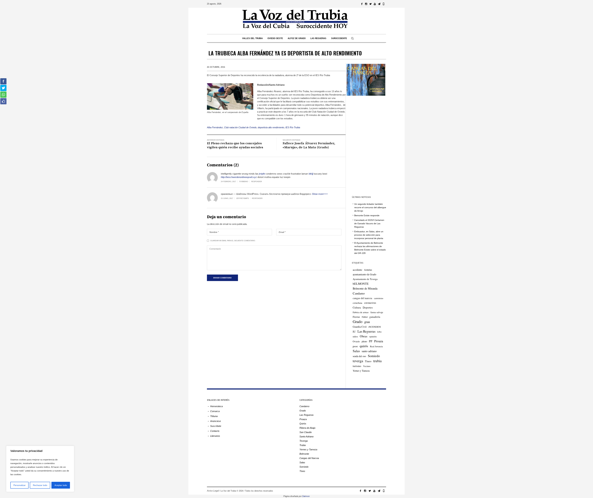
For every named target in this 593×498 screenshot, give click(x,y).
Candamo (359, 293)
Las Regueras (366, 331)
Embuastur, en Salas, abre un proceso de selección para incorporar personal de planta (368, 235)
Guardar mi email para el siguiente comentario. (233, 241)
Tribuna (214, 416)
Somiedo (374, 356)
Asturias (368, 269)
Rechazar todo (40, 485)
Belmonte (304, 453)
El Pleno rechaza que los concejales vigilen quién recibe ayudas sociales (235, 145)
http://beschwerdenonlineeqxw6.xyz (239, 177)
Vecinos (366, 366)
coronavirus (370, 302)
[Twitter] (370, 4)
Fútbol (365, 316)
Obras (363, 336)
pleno (364, 341)
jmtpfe (262, 173)
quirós (364, 346)
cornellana (357, 302)
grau (367, 322)
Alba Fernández (215, 127)
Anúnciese (215, 421)
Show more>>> (320, 194)
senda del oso (359, 356)
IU (354, 331)
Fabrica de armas (361, 312)
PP (370, 341)
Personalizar (19, 485)
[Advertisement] (366, 145)
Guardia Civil (360, 326)
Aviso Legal (213, 490)
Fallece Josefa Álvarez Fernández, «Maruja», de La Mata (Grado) (309, 145)
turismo (357, 366)
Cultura (357, 307)
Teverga (303, 441)
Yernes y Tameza (361, 370)
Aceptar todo (61, 485)
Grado (357, 321)
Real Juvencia (376, 346)
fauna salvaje (376, 312)
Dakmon (306, 496)
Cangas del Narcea (309, 458)
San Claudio (305, 432)
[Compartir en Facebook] (3, 81)
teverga (358, 360)
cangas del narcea (362, 298)
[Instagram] (366, 4)
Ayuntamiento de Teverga (365, 279)
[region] (40, 469)
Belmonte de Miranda (365, 288)
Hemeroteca (216, 406)
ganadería (374, 317)
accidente (357, 269)
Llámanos (215, 436)
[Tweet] (3, 88)
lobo (379, 331)
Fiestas (356, 317)
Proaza (378, 341)
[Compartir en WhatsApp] (3, 95)
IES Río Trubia (292, 127)
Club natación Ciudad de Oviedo (240, 127)
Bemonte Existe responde (366, 215)
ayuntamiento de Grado (364, 274)
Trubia (302, 445)
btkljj (311, 173)
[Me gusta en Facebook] (3, 101)
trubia (377, 360)
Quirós (302, 423)
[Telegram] (379, 4)
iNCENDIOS (374, 326)
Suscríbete (215, 426)
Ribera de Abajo (307, 428)
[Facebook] (362, 4)
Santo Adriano (306, 436)
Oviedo (356, 341)
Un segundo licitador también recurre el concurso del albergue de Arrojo (370, 207)
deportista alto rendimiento (271, 127)
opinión (373, 336)
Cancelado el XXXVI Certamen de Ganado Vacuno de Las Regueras (369, 223)
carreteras (378, 298)
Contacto (214, 431)
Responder (256, 181)
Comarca (215, 411)
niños (355, 336)
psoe (355, 346)
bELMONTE (361, 283)
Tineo (368, 361)
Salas (356, 351)
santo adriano (369, 351)
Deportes (368, 307)
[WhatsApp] (383, 4)
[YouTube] (375, 4)
